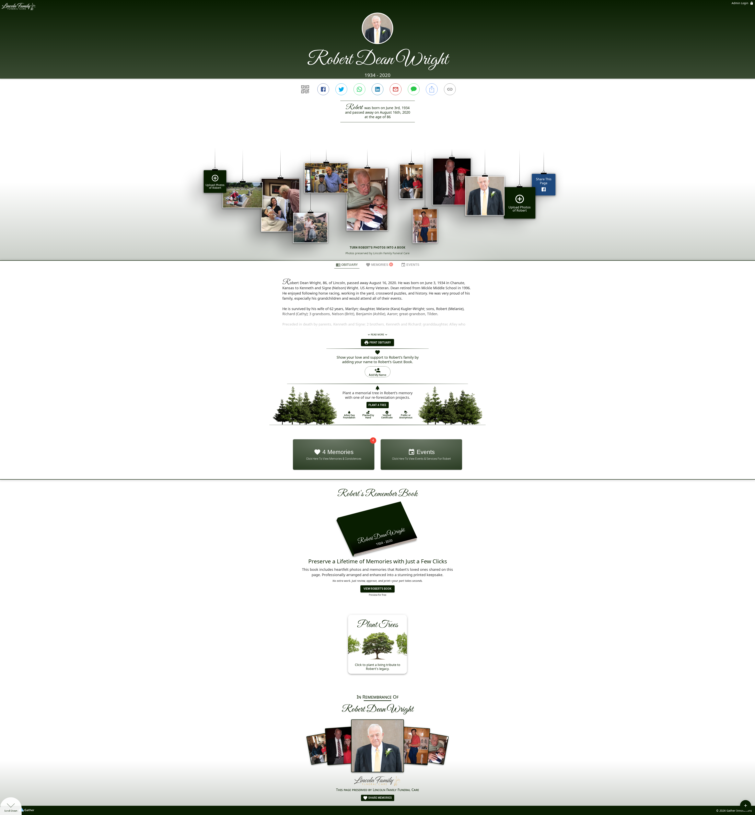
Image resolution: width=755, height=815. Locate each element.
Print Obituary (380, 342)
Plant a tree (377, 405)
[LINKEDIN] (377, 89)
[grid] (377, 198)
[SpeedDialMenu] (745, 805)
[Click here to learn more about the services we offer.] (377, 781)
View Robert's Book (377, 588)
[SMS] (414, 89)
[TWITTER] (341, 89)
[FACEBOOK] (323, 89)
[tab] (346, 265)
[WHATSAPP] (359, 89)
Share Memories (380, 797)
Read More (377, 334)
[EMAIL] (395, 89)
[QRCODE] (305, 89)
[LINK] (450, 89)
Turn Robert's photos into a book (377, 247)
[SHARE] (432, 89)
